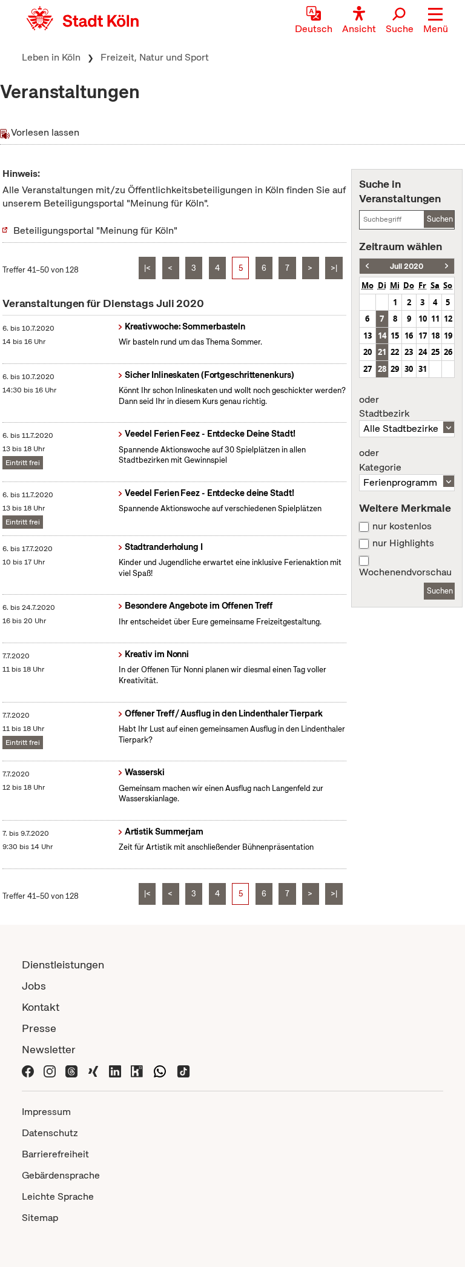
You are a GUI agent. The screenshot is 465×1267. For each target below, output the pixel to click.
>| (334, 268)
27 (367, 368)
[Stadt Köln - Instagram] (50, 1070)
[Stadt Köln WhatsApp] (160, 1070)
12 (448, 318)
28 (382, 368)
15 (395, 335)
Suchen (440, 219)
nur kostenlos (402, 526)
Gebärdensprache (61, 1175)
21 (382, 351)
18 (435, 335)
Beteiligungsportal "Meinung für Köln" (95, 230)
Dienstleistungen (63, 964)
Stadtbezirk (384, 407)
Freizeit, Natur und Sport (155, 57)
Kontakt (40, 1007)
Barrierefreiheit (55, 1154)
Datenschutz (50, 1132)
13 (367, 335)
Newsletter (49, 1049)
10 (422, 318)
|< (147, 268)
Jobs (34, 986)
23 (408, 351)
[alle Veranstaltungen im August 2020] (446, 266)
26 (448, 351)
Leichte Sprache (58, 1196)
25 (435, 351)
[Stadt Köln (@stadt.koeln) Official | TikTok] (183, 1070)
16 (408, 335)
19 (448, 335)
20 (367, 351)
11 (435, 318)
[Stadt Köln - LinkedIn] (115, 1070)
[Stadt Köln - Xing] (93, 1070)
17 (422, 335)
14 (382, 335)
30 (408, 368)
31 (422, 368)
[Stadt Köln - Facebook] (28, 1070)
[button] (435, 21)
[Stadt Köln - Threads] (71, 1070)
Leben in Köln (51, 57)
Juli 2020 (406, 266)
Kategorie (380, 460)
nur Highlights (403, 543)
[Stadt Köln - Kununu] (137, 1070)
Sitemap (40, 1217)
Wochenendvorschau (405, 572)
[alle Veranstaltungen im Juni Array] (367, 266)
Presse (39, 1028)
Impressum (46, 1111)
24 (422, 351)
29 (395, 368)
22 (395, 351)
